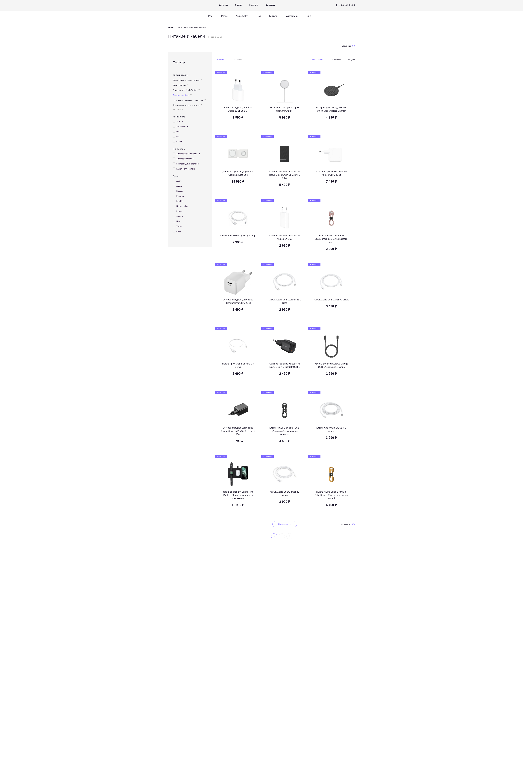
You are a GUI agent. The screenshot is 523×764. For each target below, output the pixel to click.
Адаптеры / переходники (188, 153)
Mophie (179, 201)
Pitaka (179, 211)
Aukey (179, 186)
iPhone (179, 141)
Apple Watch (182, 126)
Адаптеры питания (185, 159)
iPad (178, 136)
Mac (178, 131)
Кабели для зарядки (185, 169)
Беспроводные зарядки (187, 164)
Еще (309, 16)
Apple (179, 181)
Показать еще (284, 524)
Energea (180, 196)
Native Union (182, 206)
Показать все (178, 110)
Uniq (178, 221)
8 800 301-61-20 (347, 5)
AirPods (179, 121)
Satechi (179, 216)
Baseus (179, 191)
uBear (179, 231)
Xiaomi (179, 226)
